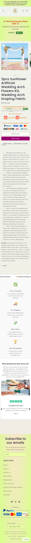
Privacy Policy (7, 476)
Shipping (11, 110)
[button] (3, 11)
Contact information (16, 538)
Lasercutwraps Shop (14, 531)
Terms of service (11, 536)
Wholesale (6, 495)
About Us (6, 469)
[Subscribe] (26, 454)
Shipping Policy (8, 480)
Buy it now (15, 138)
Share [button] (5, 266)
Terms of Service (8, 483)
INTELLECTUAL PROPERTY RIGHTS (13, 487)
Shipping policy (21, 536)
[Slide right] (19, 75)
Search (5, 465)
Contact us (6, 472)
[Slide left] (12, 75)
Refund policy (7, 491)
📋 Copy (19, 32)
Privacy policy (22, 533)
